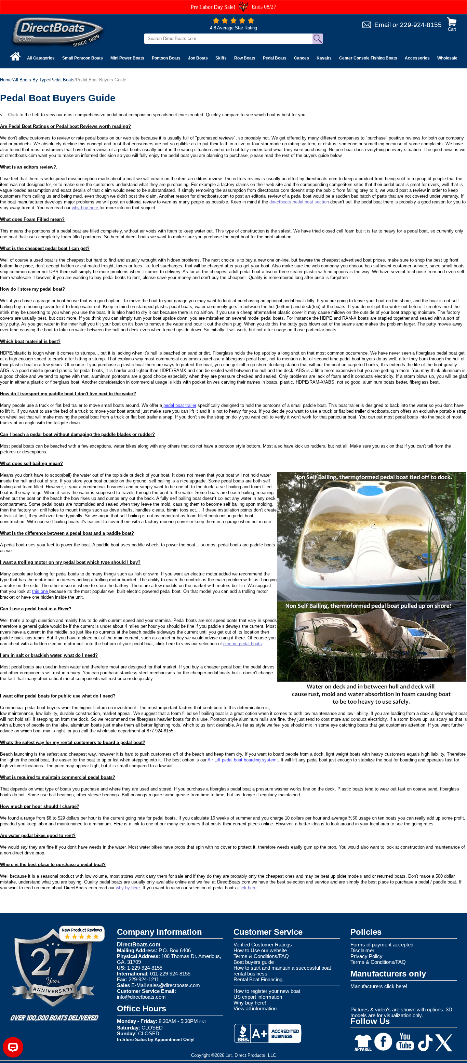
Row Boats (244, 58)
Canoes (301, 58)
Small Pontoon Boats (82, 58)
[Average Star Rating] (233, 22)
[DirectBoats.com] (58, 32)
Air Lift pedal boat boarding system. (243, 759)
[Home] (15, 56)
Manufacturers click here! (378, 986)
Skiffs (221, 58)
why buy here (85, 207)
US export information (258, 997)
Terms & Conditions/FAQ (261, 956)
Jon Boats (198, 58)
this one (40, 591)
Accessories (417, 58)
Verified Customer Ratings (263, 944)
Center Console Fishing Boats (368, 58)
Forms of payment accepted (381, 944)
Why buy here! (250, 1003)
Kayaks (324, 58)
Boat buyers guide (254, 962)
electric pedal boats (242, 643)
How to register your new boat (267, 991)
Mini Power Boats (127, 58)
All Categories (41, 58)
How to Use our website (260, 950)
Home (6, 79)
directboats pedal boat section (299, 201)
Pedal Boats (274, 58)
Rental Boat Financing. (259, 979)
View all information (255, 1008)
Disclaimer (362, 950)
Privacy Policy (366, 956)
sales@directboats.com (173, 985)
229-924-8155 (421, 24)
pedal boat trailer (179, 405)
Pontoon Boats (166, 58)
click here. (247, 887)
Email (382, 24)
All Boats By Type (31, 79)
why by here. (128, 887)
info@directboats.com (141, 997)
